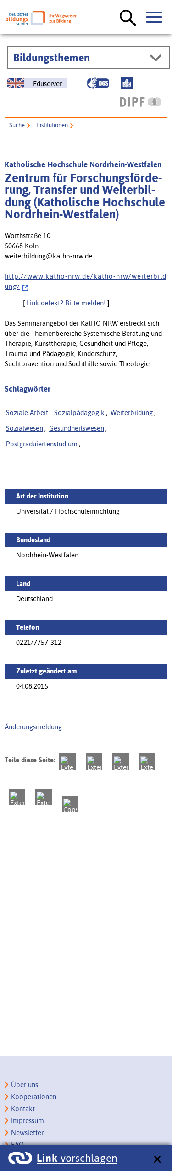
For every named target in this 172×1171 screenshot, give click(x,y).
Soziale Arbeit (27, 412)
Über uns (24, 1085)
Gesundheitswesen (76, 428)
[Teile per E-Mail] (43, 797)
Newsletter (27, 1132)
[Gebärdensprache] (98, 83)
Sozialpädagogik (79, 412)
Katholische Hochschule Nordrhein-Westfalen (83, 164)
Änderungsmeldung (33, 727)
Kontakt (23, 1108)
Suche (17, 125)
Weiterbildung (132, 412)
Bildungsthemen (51, 58)
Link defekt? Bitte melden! (66, 303)
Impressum (27, 1120)
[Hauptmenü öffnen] (154, 17)
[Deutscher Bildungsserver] (41, 18)
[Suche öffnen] (128, 18)
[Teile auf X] (120, 761)
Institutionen (52, 125)
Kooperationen (33, 1097)
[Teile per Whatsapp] (147, 761)
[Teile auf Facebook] (94, 761)
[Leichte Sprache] (126, 83)
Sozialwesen (24, 428)
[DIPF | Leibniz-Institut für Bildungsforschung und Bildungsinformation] (140, 101)
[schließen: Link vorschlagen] (157, 1159)
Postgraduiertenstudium (42, 444)
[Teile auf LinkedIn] (17, 797)
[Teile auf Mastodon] (67, 761)
